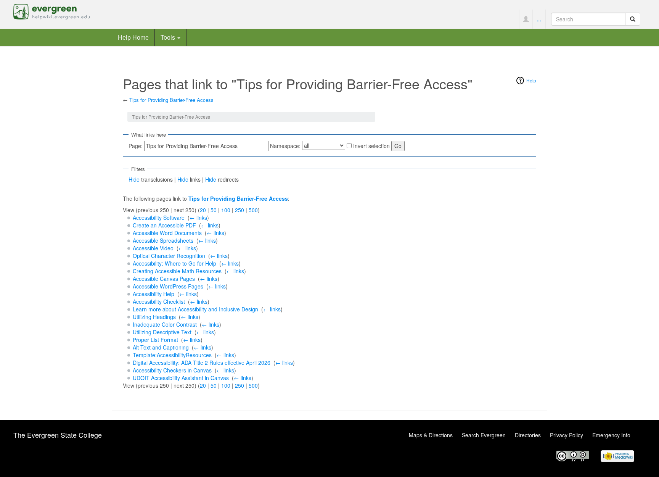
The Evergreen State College (57, 435)
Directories (528, 435)
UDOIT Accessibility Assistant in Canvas (181, 378)
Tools (169, 37)
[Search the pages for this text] (632, 19)
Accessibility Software (159, 217)
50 (214, 210)
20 (203, 210)
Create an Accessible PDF (164, 225)
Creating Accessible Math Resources (177, 271)
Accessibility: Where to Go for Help (174, 263)
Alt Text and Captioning (161, 347)
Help (531, 80)
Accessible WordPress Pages (168, 286)
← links (198, 217)
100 (225, 210)
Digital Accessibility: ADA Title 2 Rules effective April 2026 (201, 362)
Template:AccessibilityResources (172, 355)
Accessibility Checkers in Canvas (172, 370)
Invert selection (371, 146)
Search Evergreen (484, 435)
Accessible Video (153, 248)
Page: (136, 146)
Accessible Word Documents (167, 233)
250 (239, 210)
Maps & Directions (431, 435)
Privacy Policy (566, 435)
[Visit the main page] (51, 11)
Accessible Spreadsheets (163, 240)
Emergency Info (611, 435)
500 (253, 210)
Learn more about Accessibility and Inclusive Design (195, 309)
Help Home (133, 37)
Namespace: (285, 146)
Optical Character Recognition (169, 255)
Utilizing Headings (154, 317)
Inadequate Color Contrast (165, 324)
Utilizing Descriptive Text (162, 332)
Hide (134, 179)
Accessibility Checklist (159, 301)
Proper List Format (155, 339)
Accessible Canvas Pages (164, 278)
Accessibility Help (153, 294)
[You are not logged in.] (525, 19)
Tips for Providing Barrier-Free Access (171, 99)
